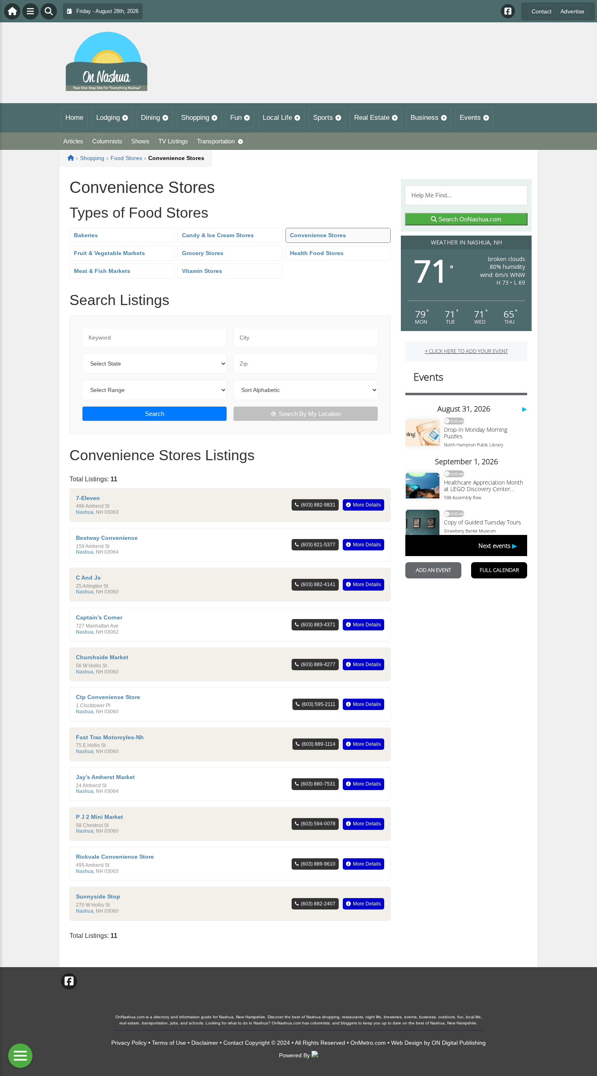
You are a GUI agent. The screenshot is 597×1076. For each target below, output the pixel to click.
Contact (542, 11)
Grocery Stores (202, 253)
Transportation (216, 141)
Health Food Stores (317, 253)
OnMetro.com (368, 1042)
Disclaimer (204, 1042)
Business (425, 117)
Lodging (108, 117)
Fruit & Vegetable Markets (109, 253)
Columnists (107, 141)
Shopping (195, 117)
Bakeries (86, 235)
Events (470, 117)
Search (154, 413)
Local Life (277, 117)
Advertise (572, 11)
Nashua (84, 512)
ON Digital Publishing (459, 1042)
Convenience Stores (318, 235)
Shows (140, 141)
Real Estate (371, 117)
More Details (367, 505)
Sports (323, 117)
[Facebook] (508, 11)
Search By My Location (310, 413)
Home (74, 117)
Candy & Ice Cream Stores (218, 235)
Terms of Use (169, 1042)
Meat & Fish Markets (102, 271)
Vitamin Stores (202, 271)
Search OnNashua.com (469, 219)
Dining (150, 117)
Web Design (406, 1042)
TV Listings (173, 141)
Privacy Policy (129, 1042)
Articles (73, 141)
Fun (236, 117)
